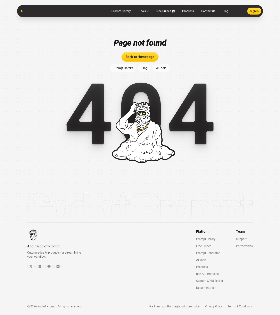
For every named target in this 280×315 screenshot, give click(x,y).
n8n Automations (207, 273)
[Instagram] (58, 266)
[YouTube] (49, 266)
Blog (225, 11)
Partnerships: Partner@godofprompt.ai (174, 306)
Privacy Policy (214, 306)
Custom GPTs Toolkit (209, 280)
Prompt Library (121, 11)
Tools (142, 11)
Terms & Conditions (240, 306)
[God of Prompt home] (23, 11)
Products (188, 11)
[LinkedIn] (40, 266)
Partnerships (244, 246)
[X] (31, 266)
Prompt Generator (208, 253)
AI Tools (201, 260)
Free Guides (163, 11)
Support (241, 239)
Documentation (206, 287)
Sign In (254, 11)
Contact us (208, 11)
